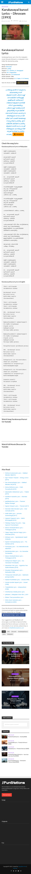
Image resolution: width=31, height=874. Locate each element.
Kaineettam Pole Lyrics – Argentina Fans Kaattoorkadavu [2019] (16, 566)
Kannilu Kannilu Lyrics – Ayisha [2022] (15, 655)
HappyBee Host (22, 866)
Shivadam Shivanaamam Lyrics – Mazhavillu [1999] (14, 571)
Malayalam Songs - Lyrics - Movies (14, 615)
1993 (8, 631)
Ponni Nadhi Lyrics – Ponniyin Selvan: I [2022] (15, 677)
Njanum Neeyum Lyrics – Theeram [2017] (17, 506)
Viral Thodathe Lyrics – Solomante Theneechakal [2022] (17, 761)
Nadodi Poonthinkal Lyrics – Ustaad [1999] (17, 579)
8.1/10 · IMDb (23, 82)
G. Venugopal (19, 70)
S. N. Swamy (25, 78)
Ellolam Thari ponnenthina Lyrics (14, 597)
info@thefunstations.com (16, 628)
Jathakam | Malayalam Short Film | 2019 (16, 594)
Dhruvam (9, 66)
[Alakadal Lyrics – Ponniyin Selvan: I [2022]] (4, 748)
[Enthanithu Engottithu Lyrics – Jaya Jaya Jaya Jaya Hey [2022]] (4, 754)
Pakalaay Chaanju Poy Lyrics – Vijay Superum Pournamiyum (15, 524)
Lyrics (4, 634)
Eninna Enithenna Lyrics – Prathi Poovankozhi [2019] (14, 488)
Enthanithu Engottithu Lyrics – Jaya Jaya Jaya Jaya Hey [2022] (18, 755)
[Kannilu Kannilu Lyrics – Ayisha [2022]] (4, 736)
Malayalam (5, 6)
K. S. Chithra (10, 70)
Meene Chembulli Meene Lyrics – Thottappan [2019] (14, 528)
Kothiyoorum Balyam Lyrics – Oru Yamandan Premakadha (14, 562)
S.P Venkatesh (15, 74)
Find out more (6, 795)
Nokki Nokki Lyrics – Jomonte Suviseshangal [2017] (13, 514)
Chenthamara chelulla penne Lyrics (15, 592)
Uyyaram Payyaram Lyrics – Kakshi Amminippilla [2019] (15, 519)
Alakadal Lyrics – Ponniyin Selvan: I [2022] (15, 700)
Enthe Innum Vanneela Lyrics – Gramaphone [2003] (13, 601)
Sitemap (15, 868)
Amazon (19, 134)
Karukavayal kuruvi (23, 631)
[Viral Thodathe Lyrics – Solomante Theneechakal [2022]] (4, 760)
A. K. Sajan (17, 78)
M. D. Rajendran (11, 72)
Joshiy (9, 68)
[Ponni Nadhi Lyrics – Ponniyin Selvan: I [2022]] (4, 742)
